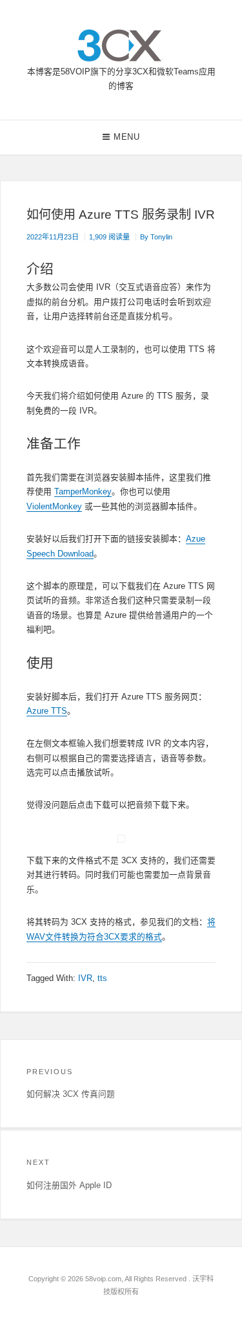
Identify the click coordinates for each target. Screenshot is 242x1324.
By (156, 237)
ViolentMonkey (54, 506)
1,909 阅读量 (109, 237)
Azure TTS (46, 711)
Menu (126, 137)
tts (102, 978)
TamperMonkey (83, 491)
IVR (85, 978)
